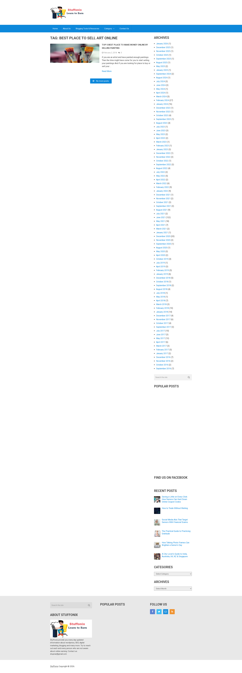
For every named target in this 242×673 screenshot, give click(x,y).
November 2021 (163, 198)
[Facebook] (152, 611)
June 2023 (160, 130)
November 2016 (163, 361)
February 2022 (162, 187)
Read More (107, 71)
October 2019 (162, 259)
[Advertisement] (146, 10)
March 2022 (161, 183)
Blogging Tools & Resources (87, 28)
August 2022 (161, 168)
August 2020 (161, 247)
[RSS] (172, 611)
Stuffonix (54, 666)
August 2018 (161, 289)
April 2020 (160, 255)
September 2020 (163, 244)
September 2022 (163, 164)
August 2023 (161, 123)
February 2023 (162, 145)
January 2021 (162, 232)
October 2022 (162, 161)
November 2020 (163, 240)
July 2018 (160, 293)
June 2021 (160, 217)
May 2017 (160, 338)
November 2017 (163, 319)
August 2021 (161, 210)
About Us (67, 28)
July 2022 (160, 172)
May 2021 (160, 221)
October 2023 (162, 115)
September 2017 (163, 327)
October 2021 (162, 202)
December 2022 (163, 153)
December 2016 (163, 357)
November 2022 (163, 157)
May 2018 (160, 297)
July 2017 (160, 331)
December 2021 (163, 195)
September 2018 (163, 285)
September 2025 (163, 59)
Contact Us (124, 28)
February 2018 (162, 308)
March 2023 (161, 142)
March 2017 (161, 346)
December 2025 (163, 47)
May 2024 (160, 89)
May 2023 (160, 134)
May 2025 (160, 66)
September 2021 (163, 206)
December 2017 (163, 315)
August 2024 (161, 77)
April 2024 (160, 93)
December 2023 (163, 108)
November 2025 (163, 51)
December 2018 (163, 278)
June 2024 (160, 85)
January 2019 (162, 274)
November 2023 (163, 111)
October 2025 (162, 55)
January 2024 (162, 104)
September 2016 (163, 368)
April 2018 (160, 300)
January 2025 (162, 70)
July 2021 (160, 213)
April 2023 (160, 138)
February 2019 (162, 270)
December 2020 (163, 236)
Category (108, 28)
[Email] (165, 611)
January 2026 (162, 43)
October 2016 (162, 365)
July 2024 (160, 81)
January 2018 (162, 312)
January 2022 (162, 191)
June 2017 (160, 334)
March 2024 (161, 96)
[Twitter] (159, 611)
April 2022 (160, 179)
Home (55, 28)
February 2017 (162, 349)
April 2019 (160, 266)
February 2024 (162, 100)
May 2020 (160, 251)
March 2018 (161, 304)
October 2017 (162, 323)
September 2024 (163, 74)
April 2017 (160, 342)
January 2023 (162, 149)
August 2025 (161, 62)
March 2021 (161, 229)
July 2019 (160, 263)
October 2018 (162, 281)
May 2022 (160, 176)
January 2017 (162, 353)
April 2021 (160, 225)
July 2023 (160, 127)
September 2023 (163, 119)
